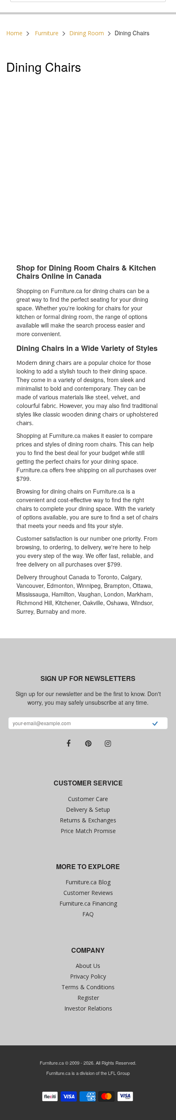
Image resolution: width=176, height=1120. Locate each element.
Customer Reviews (88, 893)
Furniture (47, 33)
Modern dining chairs (44, 363)
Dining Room (86, 33)
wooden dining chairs (90, 414)
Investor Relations (88, 1008)
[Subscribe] (154, 724)
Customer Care (88, 799)
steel (101, 397)
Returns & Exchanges (88, 820)
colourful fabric (36, 406)
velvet (119, 397)
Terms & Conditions (88, 987)
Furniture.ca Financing (88, 903)
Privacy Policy (88, 976)
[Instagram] (107, 743)
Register (88, 998)
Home (14, 33)
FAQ (88, 914)
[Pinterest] (88, 743)
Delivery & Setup (88, 809)
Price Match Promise (88, 831)
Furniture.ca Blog (88, 882)
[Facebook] (68, 743)
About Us (88, 966)
